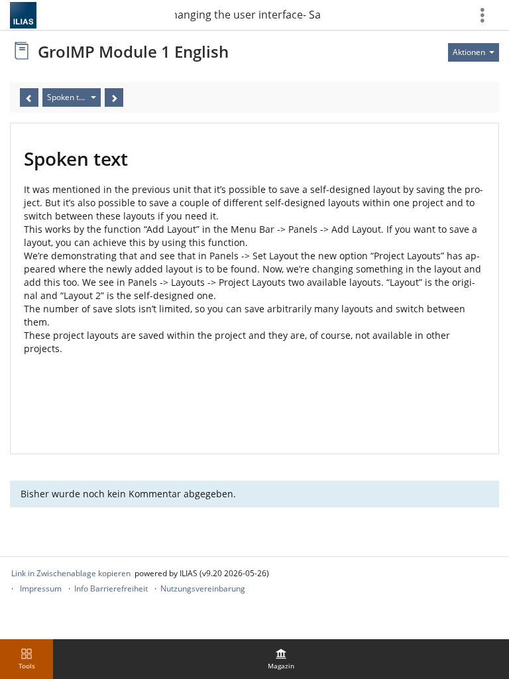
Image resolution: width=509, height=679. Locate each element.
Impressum (41, 588)
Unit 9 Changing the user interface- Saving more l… (248, 14)
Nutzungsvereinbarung (202, 588)
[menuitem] (281, 659)
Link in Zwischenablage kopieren (71, 573)
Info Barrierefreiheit (111, 588)
